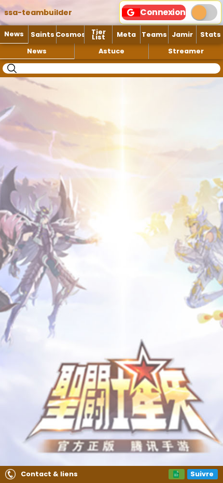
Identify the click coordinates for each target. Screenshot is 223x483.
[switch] (204, 12)
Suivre (202, 474)
